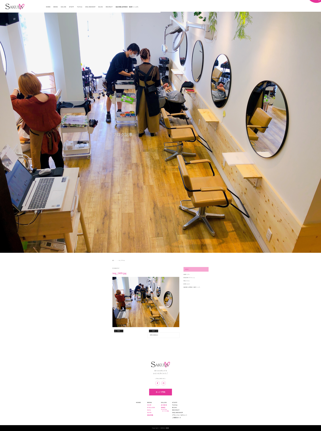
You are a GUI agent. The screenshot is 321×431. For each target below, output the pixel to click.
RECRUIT (109, 7)
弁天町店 (164, 405)
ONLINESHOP (90, 7)
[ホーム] (113, 258)
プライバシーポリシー (179, 415)
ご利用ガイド (176, 417)
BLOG (100, 7)
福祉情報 (150, 415)
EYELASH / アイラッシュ (189, 277)
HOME (48, 7)
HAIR (149, 405)
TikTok (79, 7)
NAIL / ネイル (186, 280)
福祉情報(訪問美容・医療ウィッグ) (127, 7)
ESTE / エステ (186, 284)
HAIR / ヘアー (186, 274)
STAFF (71, 7)
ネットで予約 (160, 392)
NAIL (149, 410)
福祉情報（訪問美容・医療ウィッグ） (192, 287)
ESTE (149, 412)
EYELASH (151, 407)
